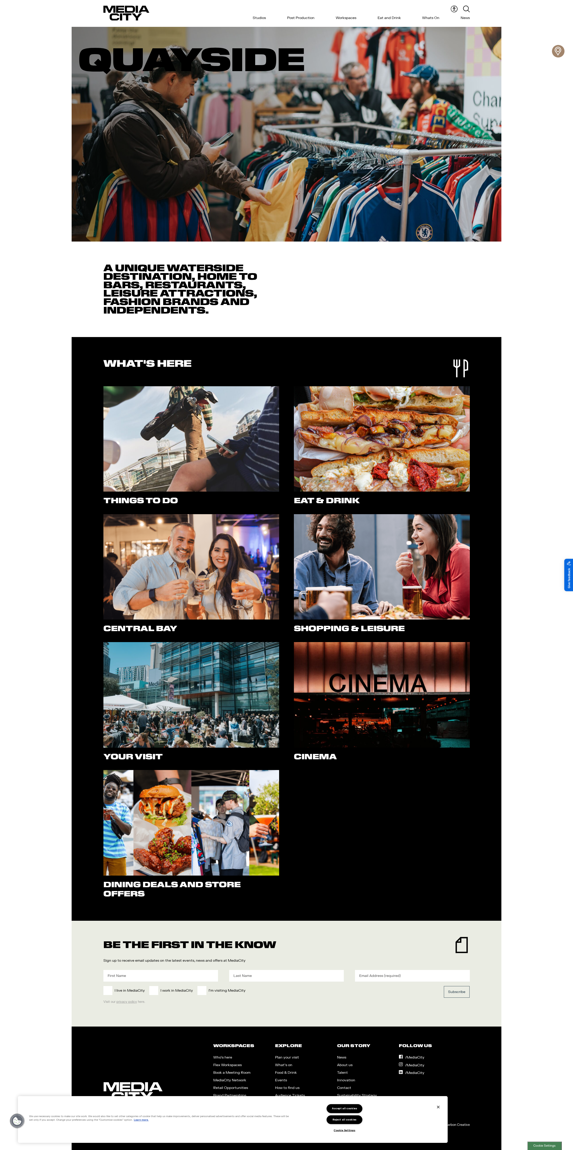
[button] (17, 1121)
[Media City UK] (126, 13)
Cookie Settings (544, 1146)
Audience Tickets (290, 1095)
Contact (344, 1088)
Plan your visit (287, 1057)
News (465, 18)
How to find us (287, 1088)
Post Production (300, 18)
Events (281, 1080)
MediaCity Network (229, 1080)
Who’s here (222, 1057)
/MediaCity (414, 1057)
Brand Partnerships (229, 1095)
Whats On (430, 18)
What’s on (283, 1065)
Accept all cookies (344, 1108)
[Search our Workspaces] (558, 51)
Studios (259, 18)
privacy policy (126, 1002)
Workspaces (346, 18)
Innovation (346, 1080)
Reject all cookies (345, 1119)
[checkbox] (249, 990)
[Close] (438, 1107)
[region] (233, 1119)
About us (345, 1065)
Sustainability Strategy (357, 1095)
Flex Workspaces (227, 1065)
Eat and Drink (389, 18)
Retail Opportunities (230, 1088)
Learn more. (141, 1120)
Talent (342, 1072)
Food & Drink (286, 1072)
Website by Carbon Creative (449, 1125)
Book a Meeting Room (231, 1072)
